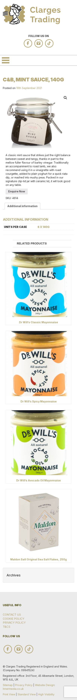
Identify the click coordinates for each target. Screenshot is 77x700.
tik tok (49, 43)
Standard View (27, 694)
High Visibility (46, 694)
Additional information (22, 206)
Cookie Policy (13, 618)
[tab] (22, 206)
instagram (38, 43)
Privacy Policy (14, 622)
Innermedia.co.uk (13, 688)
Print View (9, 694)
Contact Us (12, 614)
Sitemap (8, 685)
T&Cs (6, 626)
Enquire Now (16, 191)
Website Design (44, 685)
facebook (28, 43)
